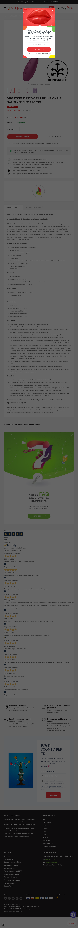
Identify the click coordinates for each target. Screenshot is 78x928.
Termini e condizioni (46, 53)
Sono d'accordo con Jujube (40, 53)
